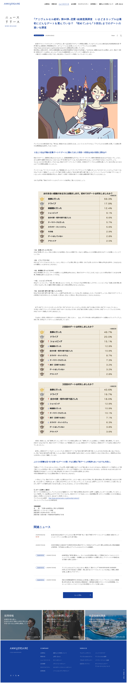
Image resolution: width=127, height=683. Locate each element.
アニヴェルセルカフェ (86, 656)
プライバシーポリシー (59, 664)
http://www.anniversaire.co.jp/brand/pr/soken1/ (64, 498)
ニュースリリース (64, 4)
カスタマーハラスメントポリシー (62, 667)
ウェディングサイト (85, 653)
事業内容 (54, 4)
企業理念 (47, 4)
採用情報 (93, 4)
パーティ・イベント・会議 (102, 660)
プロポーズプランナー (86, 660)
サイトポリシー (57, 660)
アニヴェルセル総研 (100, 656)
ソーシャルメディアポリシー (61, 671)
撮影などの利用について (106, 4)
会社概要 (73, 4)
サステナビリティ (83, 4)
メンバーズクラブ (100, 653)
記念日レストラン (85, 664)
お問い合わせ (119, 4)
